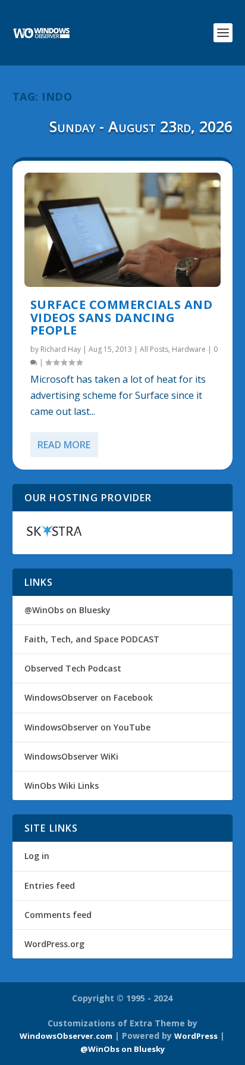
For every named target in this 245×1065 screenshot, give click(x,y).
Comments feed (58, 914)
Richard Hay (60, 349)
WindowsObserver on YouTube (87, 727)
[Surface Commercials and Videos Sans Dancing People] (122, 230)
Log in (36, 855)
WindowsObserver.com (66, 1035)
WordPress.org (54, 944)
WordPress (196, 1035)
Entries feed (49, 885)
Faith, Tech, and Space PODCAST (91, 639)
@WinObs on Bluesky (67, 610)
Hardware (189, 349)
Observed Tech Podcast (72, 668)
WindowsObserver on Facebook (88, 697)
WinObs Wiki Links (61, 785)
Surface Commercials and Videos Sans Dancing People (121, 317)
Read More (63, 444)
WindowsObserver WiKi (71, 756)
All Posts (154, 349)
